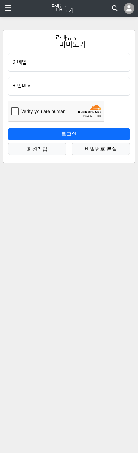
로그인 (69, 134)
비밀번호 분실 (101, 149)
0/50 (121, 82)
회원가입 (37, 149)
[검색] (115, 8)
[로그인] (129, 8)
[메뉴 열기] (8, 8)
